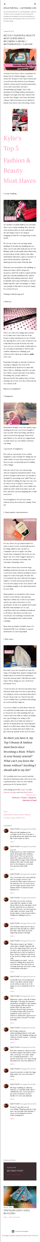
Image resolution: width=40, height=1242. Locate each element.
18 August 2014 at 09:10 (28, 898)
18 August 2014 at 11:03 (27, 941)
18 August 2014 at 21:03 (28, 1069)
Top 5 (23, 818)
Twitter (24, 798)
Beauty (10, 814)
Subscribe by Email (29, 800)
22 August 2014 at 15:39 (27, 1084)
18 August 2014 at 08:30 (28, 874)
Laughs (12, 818)
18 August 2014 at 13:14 (27, 996)
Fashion (16, 814)
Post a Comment (14, 1217)
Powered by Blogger (21, 1231)
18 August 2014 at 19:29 (27, 1047)
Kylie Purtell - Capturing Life (20, 8)
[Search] (35, 3)
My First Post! (15, 1170)
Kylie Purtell (14, 829)
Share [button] (5, 811)
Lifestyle (18, 818)
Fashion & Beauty (24, 814)
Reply (12, 842)
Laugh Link (24, 790)
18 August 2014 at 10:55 (27, 923)
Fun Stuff (7, 818)
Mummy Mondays (10, 792)
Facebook (15, 798)
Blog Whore (27, 792)
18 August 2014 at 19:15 (27, 1028)
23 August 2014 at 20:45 (28, 1104)
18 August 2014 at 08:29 (28, 829)
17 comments (16, 1174)
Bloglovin (32, 798)
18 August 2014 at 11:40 (27, 976)
